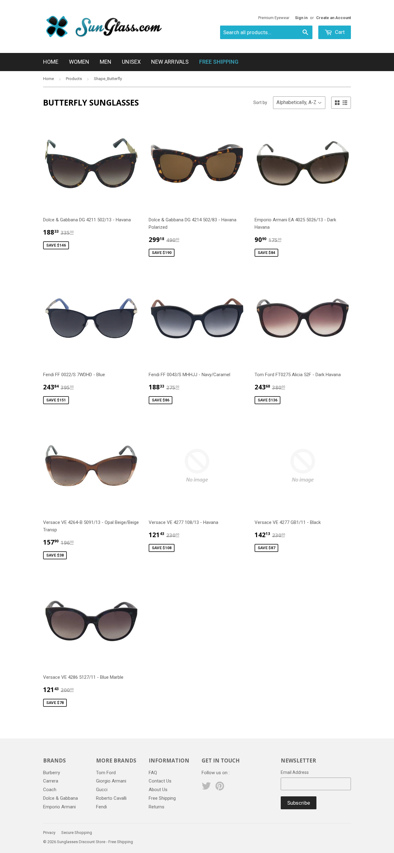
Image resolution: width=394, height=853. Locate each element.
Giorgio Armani (111, 781)
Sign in (301, 17)
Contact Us (160, 781)
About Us (158, 789)
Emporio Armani (59, 807)
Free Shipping (162, 798)
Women (79, 61)
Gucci (101, 789)
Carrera (50, 781)
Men (105, 61)
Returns (156, 807)
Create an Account (333, 17)
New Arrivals (170, 61)
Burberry (51, 772)
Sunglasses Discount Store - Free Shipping (95, 841)
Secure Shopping (76, 832)
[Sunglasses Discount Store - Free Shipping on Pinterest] (219, 788)
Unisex (131, 61)
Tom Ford (106, 772)
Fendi (101, 807)
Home (50, 61)
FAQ (153, 772)
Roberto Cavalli (111, 798)
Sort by (260, 102)
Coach (49, 789)
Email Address (295, 772)
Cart (339, 32)
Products (74, 78)
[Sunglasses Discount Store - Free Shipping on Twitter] (206, 788)
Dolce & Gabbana (60, 798)
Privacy (49, 832)
